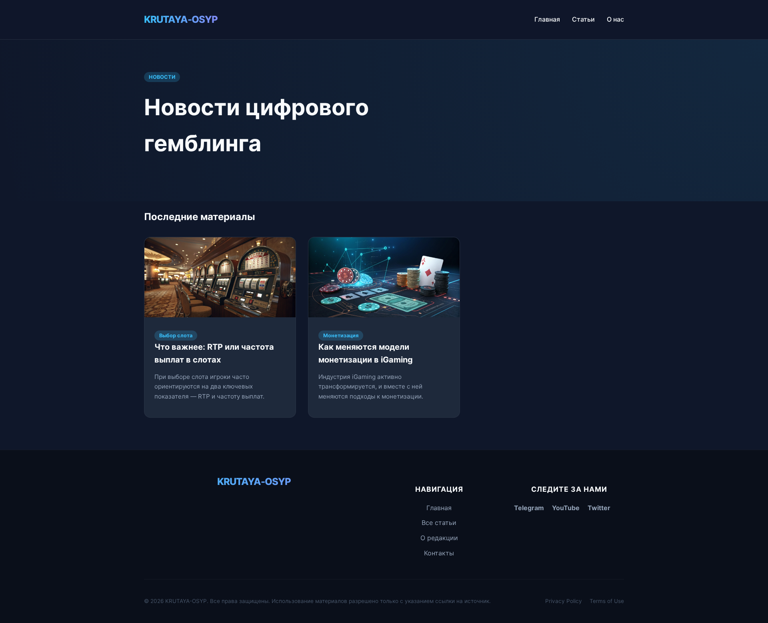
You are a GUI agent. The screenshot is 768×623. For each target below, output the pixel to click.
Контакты (439, 553)
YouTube (566, 508)
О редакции (439, 538)
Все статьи (439, 523)
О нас (615, 19)
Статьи (583, 19)
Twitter (599, 508)
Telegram (529, 508)
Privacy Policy (563, 601)
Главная (547, 19)
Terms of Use (607, 601)
